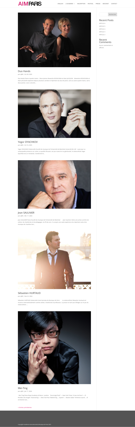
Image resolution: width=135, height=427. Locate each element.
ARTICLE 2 (102, 34)
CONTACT (114, 3)
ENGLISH (60, 3)
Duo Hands (24, 71)
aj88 (21, 74)
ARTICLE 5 (102, 26)
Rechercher (112, 14)
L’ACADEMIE (69, 3)
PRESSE (98, 3)
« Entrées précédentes (25, 407)
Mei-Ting (22, 388)
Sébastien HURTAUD (29, 293)
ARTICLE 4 (102, 29)
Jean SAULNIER (26, 212)
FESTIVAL (90, 3)
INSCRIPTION (81, 3)
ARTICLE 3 (102, 32)
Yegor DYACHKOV (28, 142)
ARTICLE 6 (102, 23)
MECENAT (106, 3)
